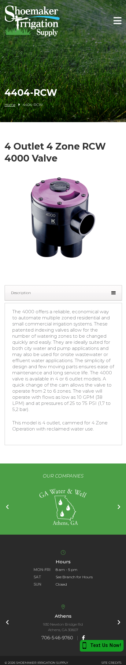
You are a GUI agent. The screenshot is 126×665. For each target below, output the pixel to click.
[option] (63, 507)
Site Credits (111, 663)
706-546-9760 (57, 638)
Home (10, 104)
